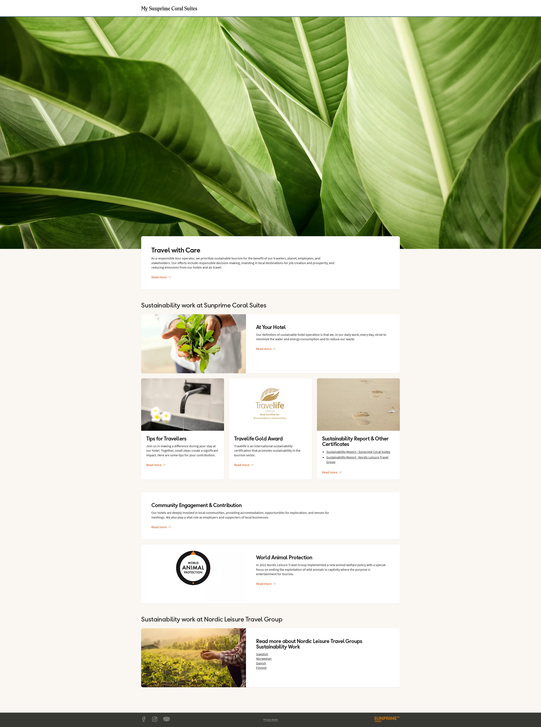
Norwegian (264, 658)
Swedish (262, 654)
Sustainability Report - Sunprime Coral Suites (358, 452)
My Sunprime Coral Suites (169, 8)
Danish (261, 663)
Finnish (261, 667)
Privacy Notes (270, 719)
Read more (159, 277)
